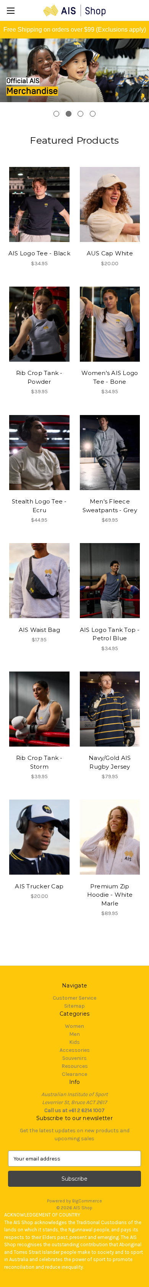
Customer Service (74, 998)
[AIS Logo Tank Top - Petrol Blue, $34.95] (110, 580)
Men (74, 1034)
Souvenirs (74, 1058)
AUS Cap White (110, 253)
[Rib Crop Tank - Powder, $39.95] (39, 324)
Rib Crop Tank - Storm (39, 762)
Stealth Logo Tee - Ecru (39, 506)
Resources (75, 1066)
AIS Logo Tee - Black (39, 253)
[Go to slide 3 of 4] (80, 114)
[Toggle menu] (10, 10)
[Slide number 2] (74, 80)
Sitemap (74, 1006)
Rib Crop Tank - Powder (39, 377)
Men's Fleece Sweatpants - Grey (110, 506)
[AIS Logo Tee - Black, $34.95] (39, 204)
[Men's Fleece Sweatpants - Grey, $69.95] (110, 452)
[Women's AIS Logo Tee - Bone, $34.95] (110, 324)
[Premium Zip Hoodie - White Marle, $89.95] (110, 837)
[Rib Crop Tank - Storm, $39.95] (39, 709)
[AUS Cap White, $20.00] (110, 204)
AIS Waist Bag (39, 629)
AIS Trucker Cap (39, 886)
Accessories (75, 1050)
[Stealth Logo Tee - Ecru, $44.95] (39, 452)
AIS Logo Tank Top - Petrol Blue (110, 634)
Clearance (74, 1074)
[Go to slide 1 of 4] (56, 114)
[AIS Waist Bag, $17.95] (39, 580)
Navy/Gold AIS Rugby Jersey (110, 762)
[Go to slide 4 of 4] (93, 114)
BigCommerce (87, 1201)
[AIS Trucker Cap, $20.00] (39, 837)
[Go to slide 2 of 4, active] (68, 114)
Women (74, 1026)
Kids (74, 1042)
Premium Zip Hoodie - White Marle (110, 895)
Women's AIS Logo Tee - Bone (109, 377)
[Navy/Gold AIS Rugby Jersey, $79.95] (110, 709)
